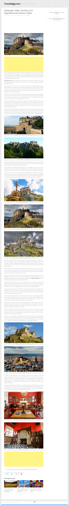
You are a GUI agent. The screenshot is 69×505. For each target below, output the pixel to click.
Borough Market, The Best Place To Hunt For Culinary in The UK (36, 490)
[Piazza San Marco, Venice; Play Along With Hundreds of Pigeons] (23, 484)
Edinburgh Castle (9, 469)
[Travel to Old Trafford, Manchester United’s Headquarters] (10, 484)
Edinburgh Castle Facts (16, 469)
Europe (5, 15)
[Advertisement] (23, 24)
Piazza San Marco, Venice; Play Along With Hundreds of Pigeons (22, 490)
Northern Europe (11, 15)
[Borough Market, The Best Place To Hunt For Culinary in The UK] (36, 484)
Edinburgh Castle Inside (33, 469)
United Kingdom (18, 15)
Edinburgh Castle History (25, 469)
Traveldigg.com (12, 3)
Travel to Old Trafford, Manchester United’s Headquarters (8, 490)
